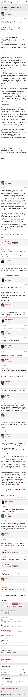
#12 (26, 401)
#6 (26, 310)
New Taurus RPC (7, 620)
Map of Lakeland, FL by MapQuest (10, 275)
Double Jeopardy (7, 630)
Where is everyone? (8, 635)
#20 (26, 584)
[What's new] (23, 1)
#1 (26, 18)
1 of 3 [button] (9, 603)
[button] (1, 692)
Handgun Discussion (8, 622)
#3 (26, 247)
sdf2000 (4, 9)
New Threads (5, 617)
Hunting (5, 643)
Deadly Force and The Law (9, 633)
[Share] (24, 19)
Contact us (3, 694)
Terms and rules (11, 694)
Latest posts (4, 657)
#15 (26, 506)
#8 (26, 337)
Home (2, 695)
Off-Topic (5, 638)
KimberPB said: (5, 368)
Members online (6, 648)
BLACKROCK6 (23, 674)
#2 (26, 187)
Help (24, 694)
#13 (26, 420)
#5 (26, 284)
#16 (26, 520)
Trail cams (5, 640)
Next (14, 603)
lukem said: (4, 587)
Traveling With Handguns (9, 628)
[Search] (26, 1)
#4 (26, 266)
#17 (26, 539)
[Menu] (2, 1)
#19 (26, 570)
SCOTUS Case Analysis (9, 625)
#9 (26, 351)
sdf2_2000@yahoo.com (13, 41)
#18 (26, 556)
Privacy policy (19, 694)
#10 (26, 365)
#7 (26, 325)
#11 (26, 387)
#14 (26, 440)
